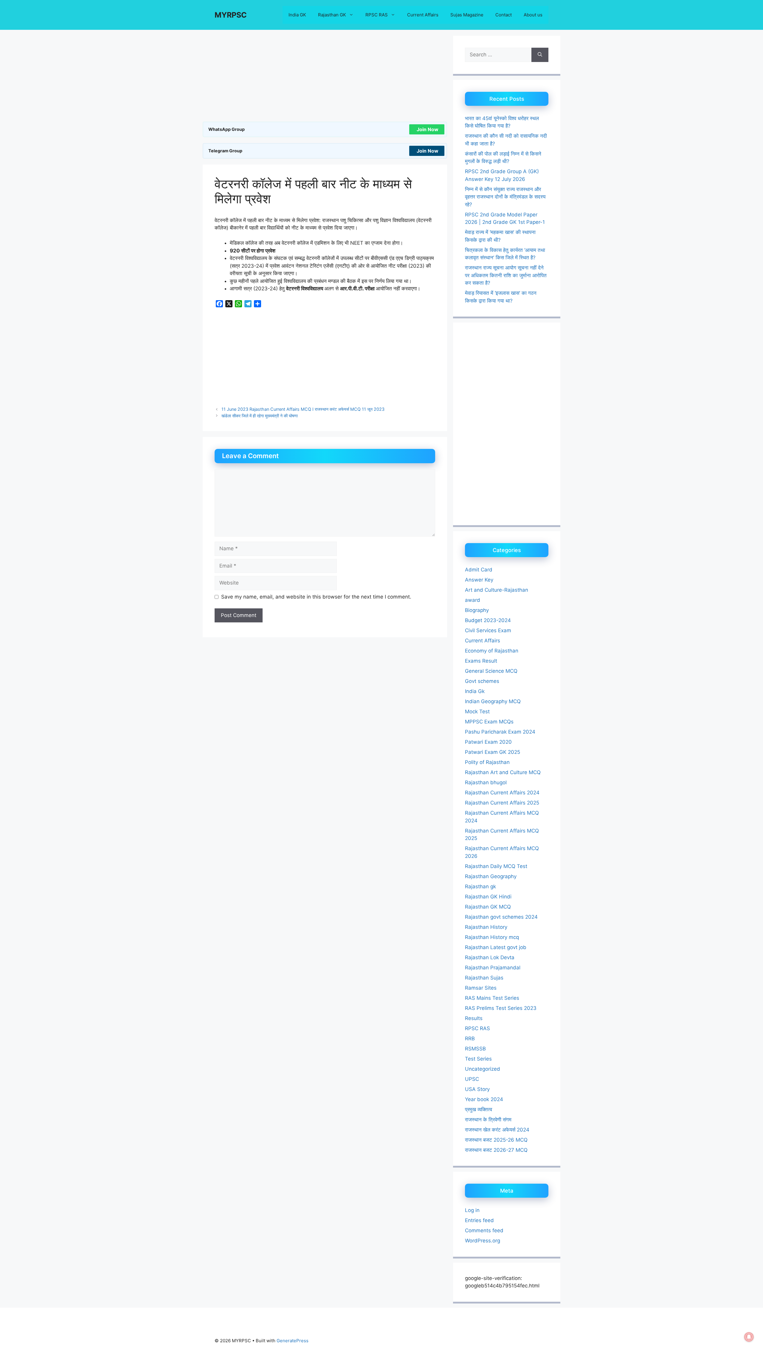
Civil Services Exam (488, 630)
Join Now (427, 129)
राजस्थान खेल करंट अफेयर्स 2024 (497, 1130)
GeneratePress (292, 1340)
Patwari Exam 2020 (488, 742)
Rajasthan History (486, 927)
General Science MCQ (491, 671)
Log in (472, 1210)
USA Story (477, 1089)
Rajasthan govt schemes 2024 (501, 917)
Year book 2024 (484, 1099)
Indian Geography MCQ (493, 701)
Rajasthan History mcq (492, 937)
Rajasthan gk (480, 886)
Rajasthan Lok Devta (489, 957)
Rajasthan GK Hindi (488, 897)
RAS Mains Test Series (492, 998)
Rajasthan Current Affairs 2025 (502, 803)
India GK (297, 15)
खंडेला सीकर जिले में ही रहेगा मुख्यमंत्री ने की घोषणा (259, 415)
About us (533, 15)
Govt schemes (482, 681)
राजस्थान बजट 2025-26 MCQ (496, 1140)
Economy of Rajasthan (491, 651)
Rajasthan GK (332, 15)
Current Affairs (422, 15)
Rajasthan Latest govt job (495, 947)
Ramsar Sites (481, 988)
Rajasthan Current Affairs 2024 (502, 793)
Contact (503, 15)
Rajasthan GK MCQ (488, 907)
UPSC (472, 1079)
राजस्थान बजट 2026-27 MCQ (496, 1150)
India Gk (475, 691)
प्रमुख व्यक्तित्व (478, 1109)
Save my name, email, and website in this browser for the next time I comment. (316, 597)
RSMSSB (475, 1049)
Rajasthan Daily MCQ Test (496, 866)
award (472, 600)
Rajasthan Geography (491, 876)
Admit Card (478, 570)
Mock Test (477, 711)
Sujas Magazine (466, 15)
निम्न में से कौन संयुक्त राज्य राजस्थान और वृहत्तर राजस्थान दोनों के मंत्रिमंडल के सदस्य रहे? (505, 196)
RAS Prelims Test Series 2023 (500, 1008)
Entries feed (479, 1220)
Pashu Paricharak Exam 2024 (500, 732)
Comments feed (484, 1230)
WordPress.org (482, 1241)
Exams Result (481, 661)
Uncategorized (482, 1069)
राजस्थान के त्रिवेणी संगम (488, 1120)
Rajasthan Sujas (484, 978)
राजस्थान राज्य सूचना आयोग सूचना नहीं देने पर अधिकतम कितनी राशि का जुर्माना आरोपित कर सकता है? (506, 275)
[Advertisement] (325, 77)
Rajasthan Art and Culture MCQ (503, 772)
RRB (470, 1038)
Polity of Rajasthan (487, 762)
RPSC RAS (376, 15)
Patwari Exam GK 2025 (492, 752)
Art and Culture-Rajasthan (496, 590)
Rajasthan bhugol (486, 782)
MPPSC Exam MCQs (489, 722)
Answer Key (479, 580)
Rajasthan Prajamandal (492, 968)
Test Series (478, 1059)
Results (474, 1018)
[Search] (539, 55)
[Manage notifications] (749, 1337)
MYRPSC (231, 14)
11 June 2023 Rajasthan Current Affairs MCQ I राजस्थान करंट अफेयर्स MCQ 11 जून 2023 (302, 409)
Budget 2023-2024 (488, 620)
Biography (477, 610)
